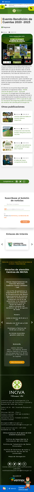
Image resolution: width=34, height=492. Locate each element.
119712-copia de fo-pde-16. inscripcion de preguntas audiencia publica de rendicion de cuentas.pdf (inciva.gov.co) (16, 100)
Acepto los (16, 216)
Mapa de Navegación (17, 456)
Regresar (6, 27)
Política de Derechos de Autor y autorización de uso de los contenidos (17, 451)
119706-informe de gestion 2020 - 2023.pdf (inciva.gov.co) (14, 91)
